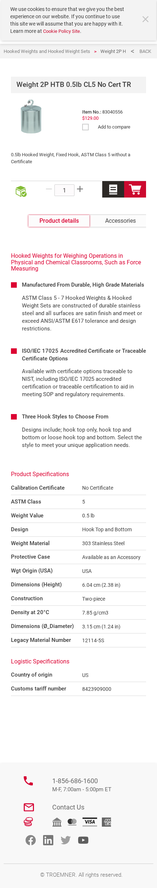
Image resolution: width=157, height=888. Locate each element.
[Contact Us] (29, 807)
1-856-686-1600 (81, 785)
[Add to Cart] (135, 189)
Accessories (120, 220)
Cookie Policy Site (61, 31)
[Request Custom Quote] (113, 189)
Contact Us (68, 807)
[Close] (146, 20)
